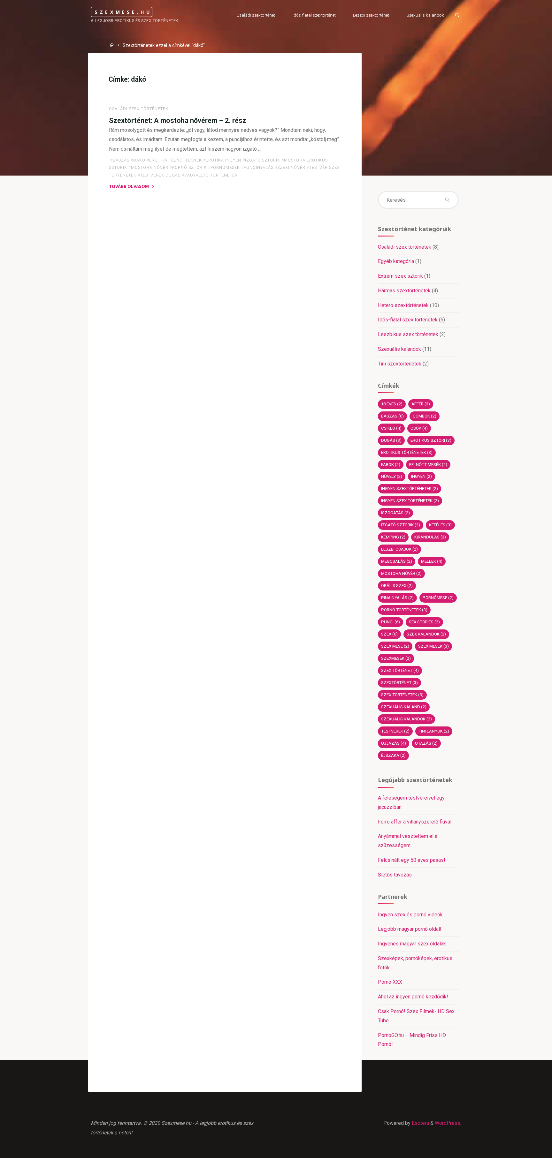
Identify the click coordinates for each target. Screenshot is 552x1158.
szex (389, 634)
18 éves (391, 404)
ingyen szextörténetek (409, 488)
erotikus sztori (430, 440)
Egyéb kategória (396, 261)
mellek (431, 561)
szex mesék (433, 646)
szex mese (395, 646)
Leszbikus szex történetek (408, 334)
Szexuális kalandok (399, 349)
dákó (139, 160)
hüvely (391, 476)
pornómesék (225, 167)
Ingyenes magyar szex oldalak (412, 944)
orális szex (397, 585)
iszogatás (395, 512)
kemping (393, 537)
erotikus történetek (407, 452)
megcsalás (396, 561)
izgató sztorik (262, 160)
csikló (391, 428)
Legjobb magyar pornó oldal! (409, 929)
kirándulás (430, 537)
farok (390, 464)
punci (390, 622)
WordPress (447, 1123)
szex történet (400, 670)
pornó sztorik (189, 167)
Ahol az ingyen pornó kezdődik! (413, 997)
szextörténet (399, 682)
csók (419, 428)
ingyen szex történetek (410, 500)
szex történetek (402, 694)
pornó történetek (404, 609)
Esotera (419, 1123)
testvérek (395, 731)
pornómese (438, 597)
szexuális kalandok (406, 719)
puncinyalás (258, 167)
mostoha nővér (149, 167)
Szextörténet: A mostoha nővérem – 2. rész (177, 120)
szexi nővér (291, 167)
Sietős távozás (395, 875)
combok (424, 416)
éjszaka (393, 755)
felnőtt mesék (428, 464)
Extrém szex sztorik (400, 276)
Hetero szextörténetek (403, 305)
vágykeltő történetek (211, 175)
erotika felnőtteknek (175, 160)
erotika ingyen (223, 160)
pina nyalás (397, 597)
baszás (121, 160)
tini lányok (433, 731)
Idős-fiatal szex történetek (408, 320)
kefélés (440, 525)
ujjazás (393, 743)
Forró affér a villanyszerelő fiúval (414, 822)
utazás (426, 743)
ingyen (421, 476)
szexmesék (396, 658)
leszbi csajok (399, 549)
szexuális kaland (403, 706)
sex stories (424, 622)
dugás (391, 440)
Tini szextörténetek (399, 364)
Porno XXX (390, 982)
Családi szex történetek (138, 108)
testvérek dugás (160, 175)
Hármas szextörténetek (404, 291)
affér (420, 404)
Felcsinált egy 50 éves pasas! (411, 860)
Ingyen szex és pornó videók (410, 915)
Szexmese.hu (123, 12)
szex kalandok (426, 634)
